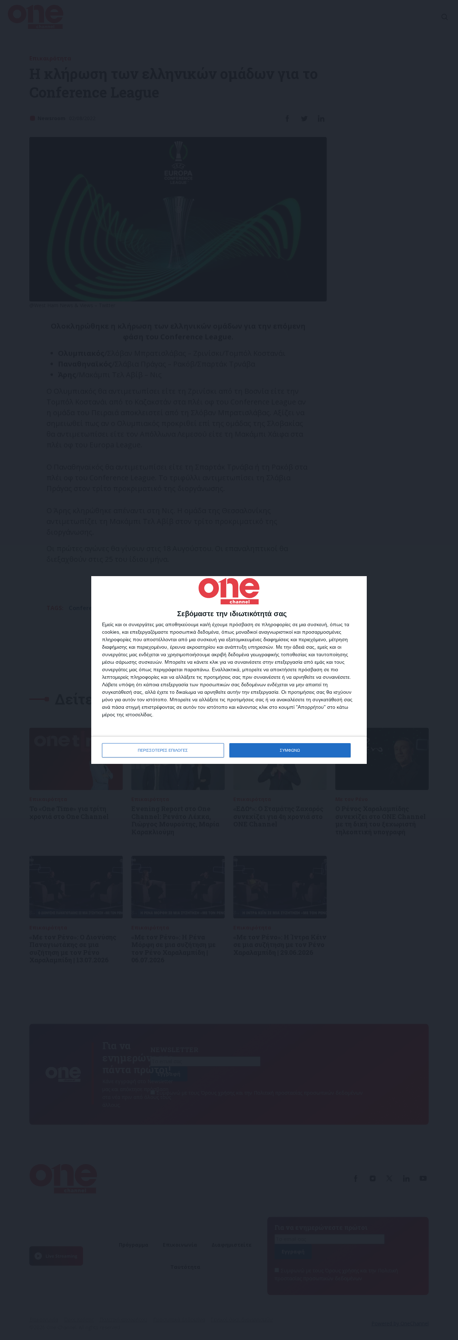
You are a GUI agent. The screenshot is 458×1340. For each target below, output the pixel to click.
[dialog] (229, 670)
